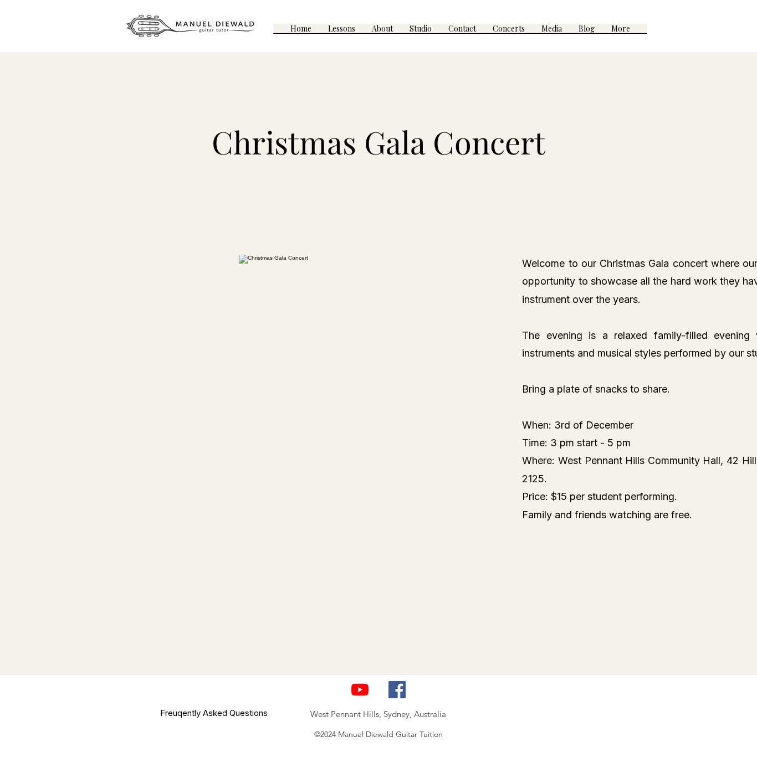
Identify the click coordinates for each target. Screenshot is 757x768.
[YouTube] (360, 689)
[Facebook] (397, 689)
